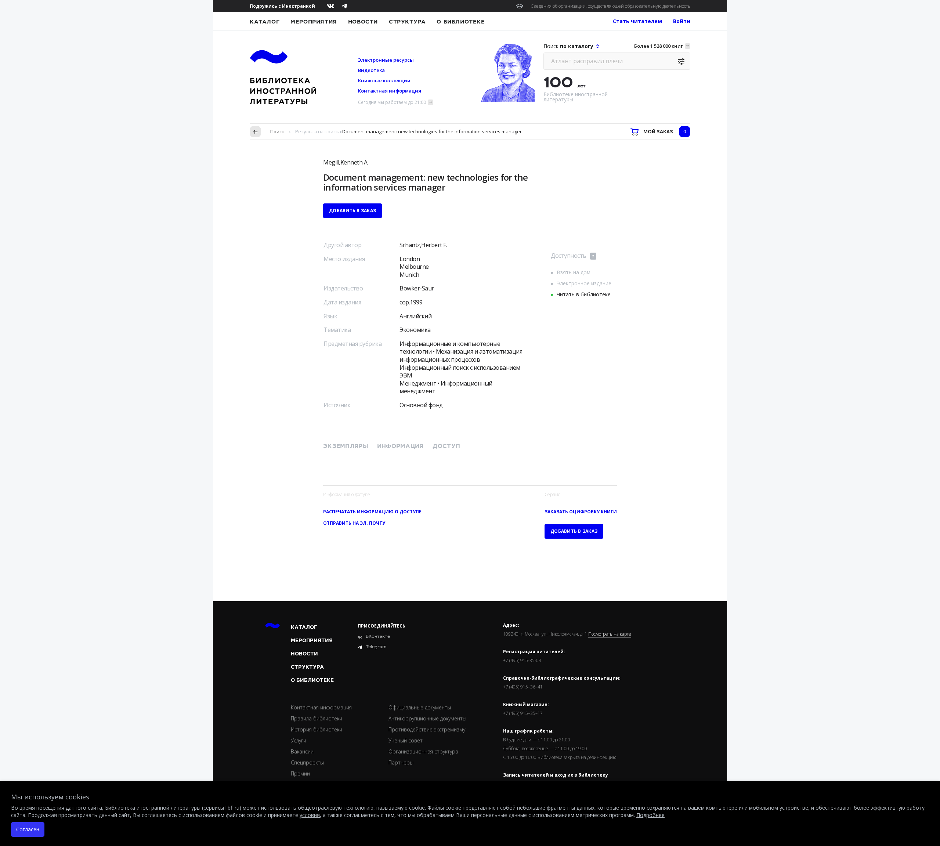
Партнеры (400, 762)
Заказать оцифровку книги (581, 512)
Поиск (277, 131)
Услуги (298, 740)
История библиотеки (316, 729)
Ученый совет (405, 740)
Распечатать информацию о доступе (372, 512)
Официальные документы (419, 707)
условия (310, 814)
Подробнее (650, 814)
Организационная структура (423, 751)
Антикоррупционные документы (427, 718)
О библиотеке (461, 21)
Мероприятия (313, 21)
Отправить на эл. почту (354, 523)
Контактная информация (389, 90)
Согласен (27, 829)
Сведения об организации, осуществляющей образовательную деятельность (610, 6)
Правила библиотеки (316, 718)
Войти (681, 21)
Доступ (446, 446)
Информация (400, 446)
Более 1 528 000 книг (658, 46)
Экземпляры (345, 446)
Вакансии (302, 751)
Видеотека (371, 70)
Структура (407, 21)
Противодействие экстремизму (426, 729)
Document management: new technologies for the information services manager (432, 131)
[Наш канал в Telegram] (344, 6)
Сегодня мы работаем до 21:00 (392, 102)
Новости (363, 21)
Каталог (264, 21)
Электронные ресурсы (386, 60)
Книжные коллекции (384, 80)
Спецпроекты (307, 762)
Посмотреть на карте (609, 634)
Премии (300, 773)
